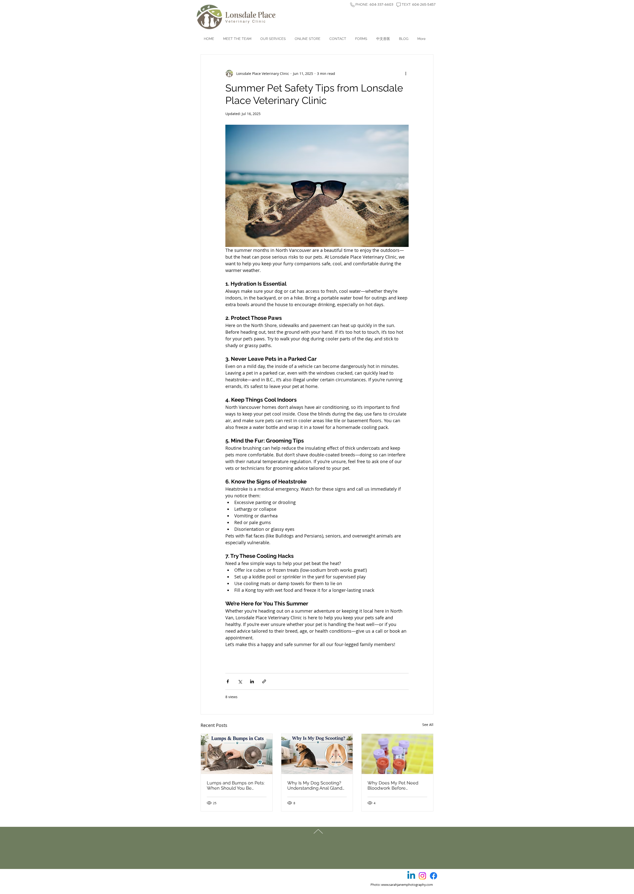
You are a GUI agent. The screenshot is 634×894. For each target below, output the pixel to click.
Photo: (370, 884)
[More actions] (406, 73)
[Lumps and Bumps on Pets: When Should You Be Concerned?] (236, 754)
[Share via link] (264, 681)
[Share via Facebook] (227, 681)
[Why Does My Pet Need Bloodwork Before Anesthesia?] (397, 754)
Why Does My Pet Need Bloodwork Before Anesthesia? (393, 785)
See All (427, 724)
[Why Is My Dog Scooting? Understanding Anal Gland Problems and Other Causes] (317, 754)
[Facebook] (433, 876)
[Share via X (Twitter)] (240, 681)
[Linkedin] (411, 876)
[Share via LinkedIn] (252, 681)
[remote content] (317, 654)
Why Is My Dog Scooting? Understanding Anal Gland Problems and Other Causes (316, 785)
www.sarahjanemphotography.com (407, 884)
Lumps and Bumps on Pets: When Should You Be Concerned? (235, 785)
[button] (361, 39)
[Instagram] (422, 876)
